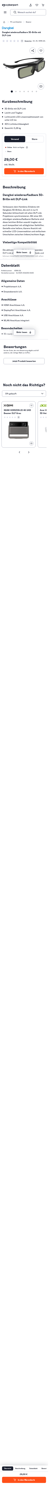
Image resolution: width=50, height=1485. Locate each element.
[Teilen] (33, 51)
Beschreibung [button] (20, 1468)
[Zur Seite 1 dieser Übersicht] (12, 91)
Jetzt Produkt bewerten (24, 361)
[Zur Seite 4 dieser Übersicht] (24, 91)
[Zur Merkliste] (37, 5)
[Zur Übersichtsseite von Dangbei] (8, 28)
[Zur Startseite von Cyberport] (10, 5)
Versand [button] (15, 139)
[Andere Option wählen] (42, 394)
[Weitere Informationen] (27, 147)
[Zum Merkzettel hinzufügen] (41, 51)
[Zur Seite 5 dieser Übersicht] (28, 91)
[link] (13, 40)
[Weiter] (42, 67)
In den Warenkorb (26, 171)
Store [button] (34, 139)
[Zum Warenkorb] (43, 5)
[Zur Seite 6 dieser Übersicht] (32, 91)
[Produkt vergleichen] (41, 86)
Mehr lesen (21, 252)
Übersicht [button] (7, 1468)
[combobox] (22, 394)
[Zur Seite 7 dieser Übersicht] (36, 91)
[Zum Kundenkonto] (31, 5)
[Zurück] (6, 67)
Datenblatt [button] (33, 1468)
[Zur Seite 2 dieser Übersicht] (16, 91)
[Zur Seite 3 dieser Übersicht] (20, 91)
